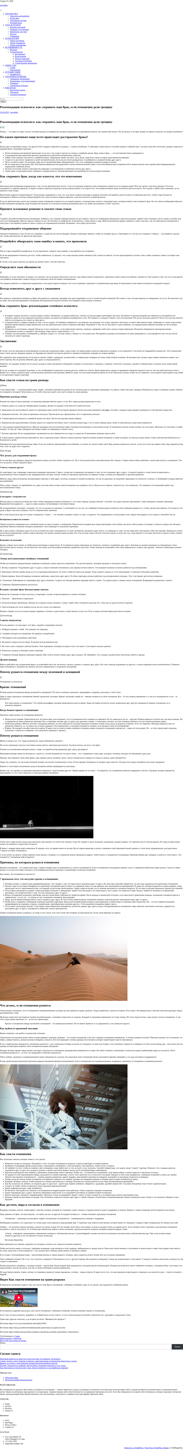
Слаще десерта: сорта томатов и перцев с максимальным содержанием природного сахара (38, 1361)
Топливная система (18, 20)
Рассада (13, 34)
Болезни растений (17, 27)
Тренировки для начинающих (22, 81)
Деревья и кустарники (19, 29)
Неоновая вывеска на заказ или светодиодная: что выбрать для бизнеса (30, 1359)
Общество (10, 65)
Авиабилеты (15, 74)
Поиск (2, 1343)
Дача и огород (13, 25)
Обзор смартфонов (18, 45)
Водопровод (20, 54)
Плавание (14, 83)
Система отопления (23, 61)
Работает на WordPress (134, 1448)
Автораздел (11, 14)
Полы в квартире (22, 59)
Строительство (16, 52)
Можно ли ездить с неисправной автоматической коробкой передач (28, 1363)
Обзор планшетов (17, 43)
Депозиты (14, 92)
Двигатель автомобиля (19, 16)
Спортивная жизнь (15, 77)
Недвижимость (13, 47)
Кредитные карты (17, 90)
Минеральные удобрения (10, 1338)
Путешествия (12, 72)
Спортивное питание (19, 86)
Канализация (20, 56)
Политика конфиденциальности (18, 1380)
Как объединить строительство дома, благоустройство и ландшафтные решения (34, 1368)
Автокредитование (18, 94)
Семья (12, 68)
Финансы (10, 88)
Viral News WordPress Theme (157, 1448)
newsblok (4, 5)
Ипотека (13, 50)
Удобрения (14, 36)
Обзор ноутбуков (17, 41)
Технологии (12, 38)
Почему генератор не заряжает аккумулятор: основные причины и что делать (33, 1365)
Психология (15, 70)
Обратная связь (11, 1378)
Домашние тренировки (20, 79)
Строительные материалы (26, 63)
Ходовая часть (16, 23)
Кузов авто (14, 18)
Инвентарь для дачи (18, 32)
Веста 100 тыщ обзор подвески (13, 1341)
